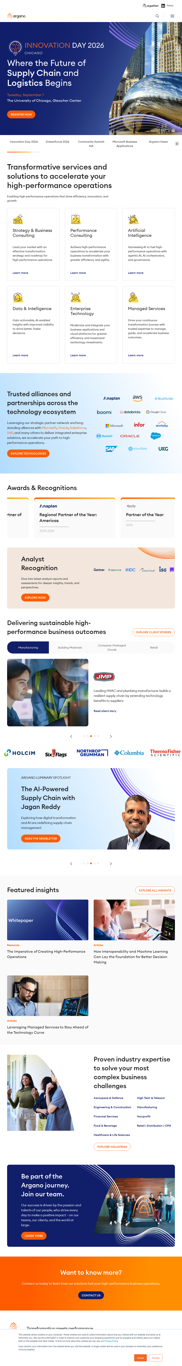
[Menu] (172, 16)
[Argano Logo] (16, 16)
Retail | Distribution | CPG (154, 1125)
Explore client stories (153, 632)
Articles (98, 945)
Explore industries (112, 1147)
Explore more (35, 597)
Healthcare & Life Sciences (112, 1135)
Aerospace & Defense (108, 1098)
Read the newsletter (41, 834)
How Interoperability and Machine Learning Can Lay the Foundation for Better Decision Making (131, 956)
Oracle (63, 428)
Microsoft (49, 428)
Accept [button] (140, 1357)
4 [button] (94, 736)
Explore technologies (28, 453)
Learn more (34, 1236)
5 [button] (98, 736)
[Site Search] (160, 16)
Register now (21, 114)
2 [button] (87, 736)
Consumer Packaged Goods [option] (70, 647)
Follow (170, 5)
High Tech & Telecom (151, 1098)
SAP (10, 433)
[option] (91, 78)
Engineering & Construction (112, 1107)
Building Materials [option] (28, 647)
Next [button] (111, 736)
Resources (13, 945)
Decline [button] (155, 1357)
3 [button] (91, 736)
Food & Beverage (105, 1125)
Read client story (105, 707)
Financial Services (106, 1116)
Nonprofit (143, 1116)
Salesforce (78, 428)
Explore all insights (155, 890)
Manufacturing (147, 1107)
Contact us (91, 1295)
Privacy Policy (111, 1340)
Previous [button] (71, 736)
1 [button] (84, 736)
